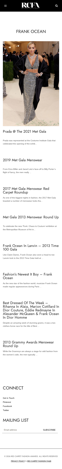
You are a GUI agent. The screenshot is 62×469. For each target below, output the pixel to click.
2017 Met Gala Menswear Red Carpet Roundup (26, 190)
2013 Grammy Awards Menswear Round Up (28, 344)
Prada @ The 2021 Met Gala (24, 131)
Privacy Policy (18, 461)
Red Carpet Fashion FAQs (39, 461)
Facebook (7, 406)
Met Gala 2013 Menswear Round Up (31, 217)
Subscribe (49, 430)
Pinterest (7, 402)
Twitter (6, 410)
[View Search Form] (56, 5)
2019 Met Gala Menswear (22, 160)
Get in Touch (8, 398)
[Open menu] (5, 5)
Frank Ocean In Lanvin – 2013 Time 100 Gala (31, 247)
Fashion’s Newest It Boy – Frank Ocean (27, 276)
